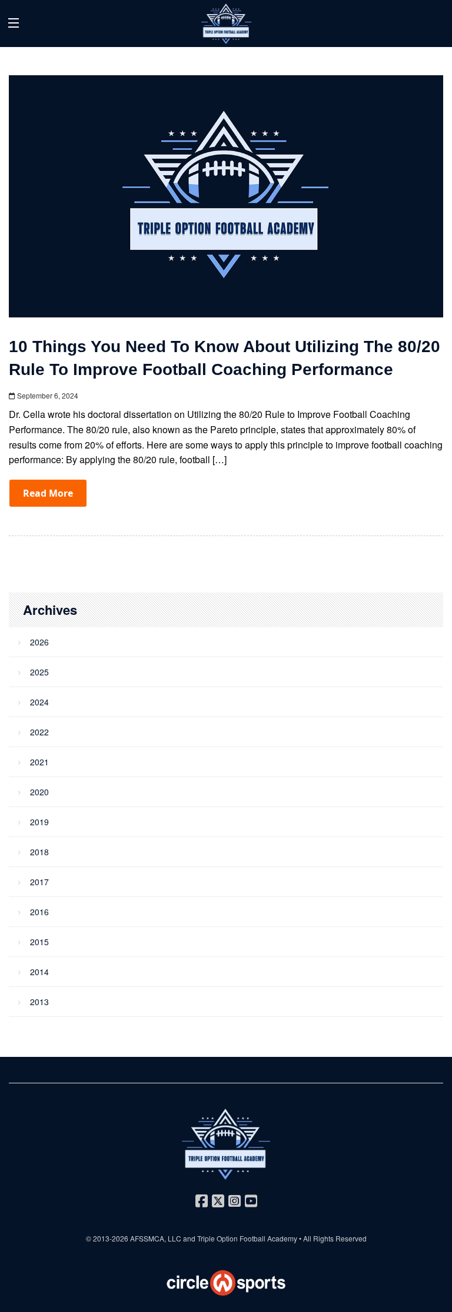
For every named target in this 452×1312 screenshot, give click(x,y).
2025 (39, 672)
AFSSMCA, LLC (155, 1238)
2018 (39, 852)
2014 (39, 972)
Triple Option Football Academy (247, 1238)
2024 (39, 702)
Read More (48, 493)
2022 (39, 732)
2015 (39, 942)
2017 (39, 882)
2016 (39, 912)
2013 (39, 1002)
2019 (39, 822)
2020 (39, 792)
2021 (39, 762)
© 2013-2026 (108, 1238)
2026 (39, 642)
